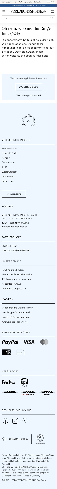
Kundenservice (9, 148)
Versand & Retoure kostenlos (17, 274)
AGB (4, 167)
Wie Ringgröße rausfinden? (16, 312)
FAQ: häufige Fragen (13, 269)
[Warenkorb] (52, 11)
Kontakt (6, 157)
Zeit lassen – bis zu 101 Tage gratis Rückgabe (21, 2)
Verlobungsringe (12, 47)
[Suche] (51, 18)
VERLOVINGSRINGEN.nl (15, 250)
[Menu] (3, 11)
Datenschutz (8, 162)
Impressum (8, 176)
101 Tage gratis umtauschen (16, 279)
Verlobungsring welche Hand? (17, 307)
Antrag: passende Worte (15, 321)
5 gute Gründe (9, 153)
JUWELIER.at (9, 246)
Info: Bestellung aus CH (14, 288)
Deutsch (51, 2)
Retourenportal (14, 193)
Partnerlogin (8, 181)
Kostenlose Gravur (11, 283)
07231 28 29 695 (28, 87)
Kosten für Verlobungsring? (16, 317)
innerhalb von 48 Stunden (23, 455)
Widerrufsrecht (9, 171)
